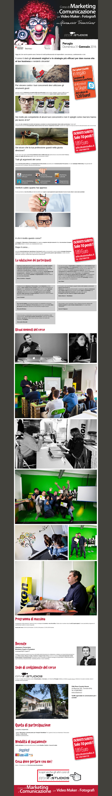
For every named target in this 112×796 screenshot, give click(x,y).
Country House (71, 679)
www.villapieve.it (77, 692)
